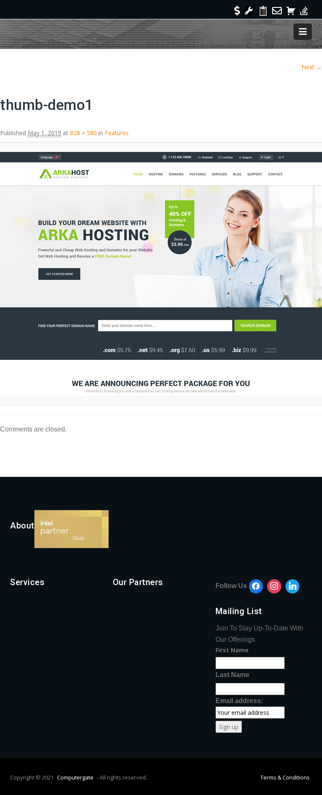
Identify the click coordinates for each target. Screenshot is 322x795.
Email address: (239, 700)
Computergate (75, 777)
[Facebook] (256, 586)
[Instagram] (274, 586)
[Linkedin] (292, 586)
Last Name (232, 674)
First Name (232, 650)
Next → (311, 67)
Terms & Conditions (285, 777)
